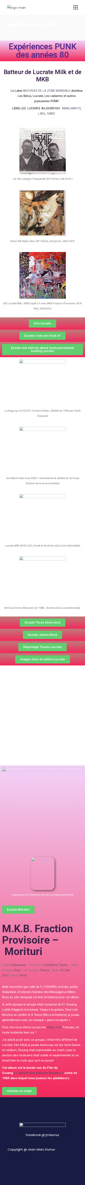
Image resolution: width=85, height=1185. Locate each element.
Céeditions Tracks (55, 965)
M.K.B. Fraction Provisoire (37, 934)
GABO (51, 113)
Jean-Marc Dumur (41, 1149)
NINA (65, 108)
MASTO (76, 108)
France (45, 970)
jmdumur (52, 1135)
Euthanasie (18, 965)
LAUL (42, 113)
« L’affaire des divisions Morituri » (38, 1073)
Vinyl (16, 970)
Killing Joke (54, 1027)
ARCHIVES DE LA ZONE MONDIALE (46, 91)
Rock (23, 975)
